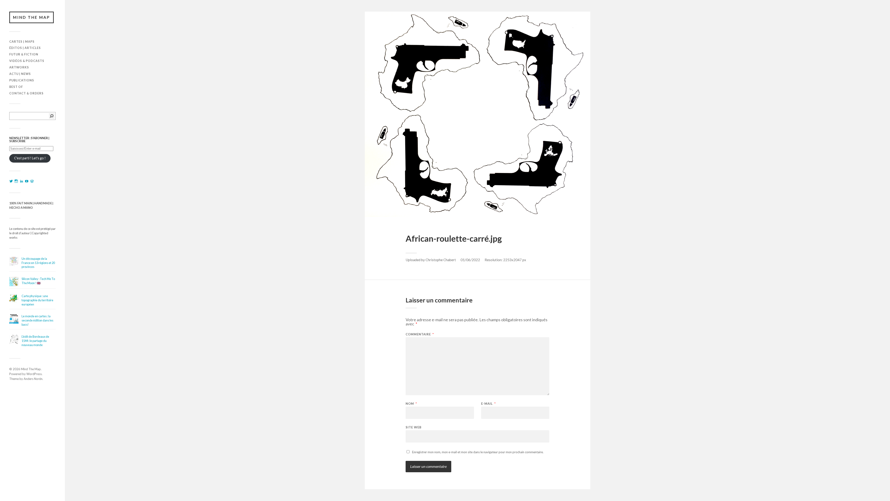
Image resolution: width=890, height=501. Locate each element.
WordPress (34, 374)
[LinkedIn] (21, 181)
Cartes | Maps (22, 41)
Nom (411, 403)
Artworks (19, 67)
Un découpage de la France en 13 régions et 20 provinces (38, 263)
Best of (16, 87)
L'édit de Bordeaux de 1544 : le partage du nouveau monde (35, 341)
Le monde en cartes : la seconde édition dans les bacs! (37, 320)
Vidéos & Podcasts (26, 61)
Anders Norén (33, 379)
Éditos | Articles (25, 48)
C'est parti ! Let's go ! (30, 158)
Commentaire (420, 334)
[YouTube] (27, 181)
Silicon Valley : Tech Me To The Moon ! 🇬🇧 (38, 281)
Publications (21, 80)
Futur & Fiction (23, 54)
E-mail (488, 403)
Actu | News (20, 74)
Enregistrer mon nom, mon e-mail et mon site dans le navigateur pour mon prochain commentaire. (478, 452)
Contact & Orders (26, 93)
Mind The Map (31, 17)
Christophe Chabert (441, 260)
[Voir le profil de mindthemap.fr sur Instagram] (16, 181)
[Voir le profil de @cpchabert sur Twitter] (11, 181)
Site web (414, 427)
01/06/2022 (470, 260)
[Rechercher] (51, 116)
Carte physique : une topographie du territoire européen (37, 300)
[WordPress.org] (32, 181)
